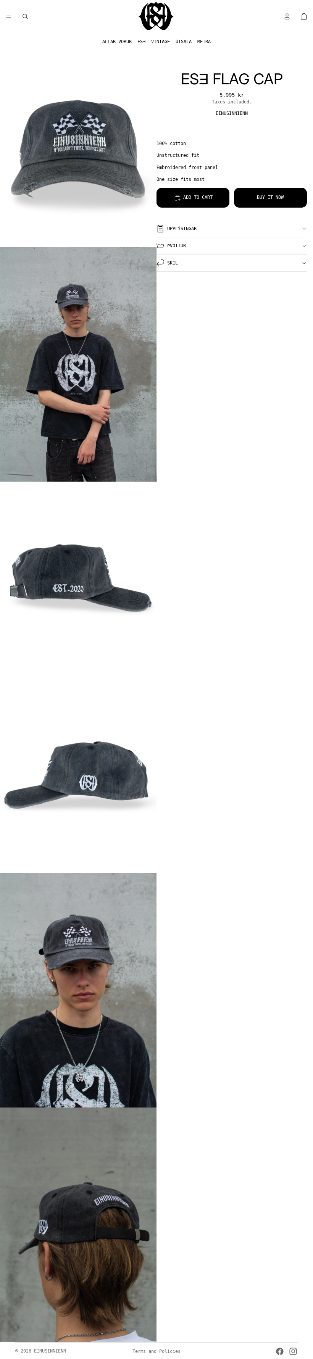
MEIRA (204, 41)
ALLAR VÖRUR (117, 41)
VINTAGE (160, 41)
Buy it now (270, 197)
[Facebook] (279, 1351)
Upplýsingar (182, 228)
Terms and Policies (156, 1351)
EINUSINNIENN (50, 1351)
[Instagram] (293, 1351)
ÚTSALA (184, 41)
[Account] (287, 16)
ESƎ (141, 41)
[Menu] (9, 16)
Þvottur (176, 245)
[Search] (25, 16)
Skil (172, 263)
